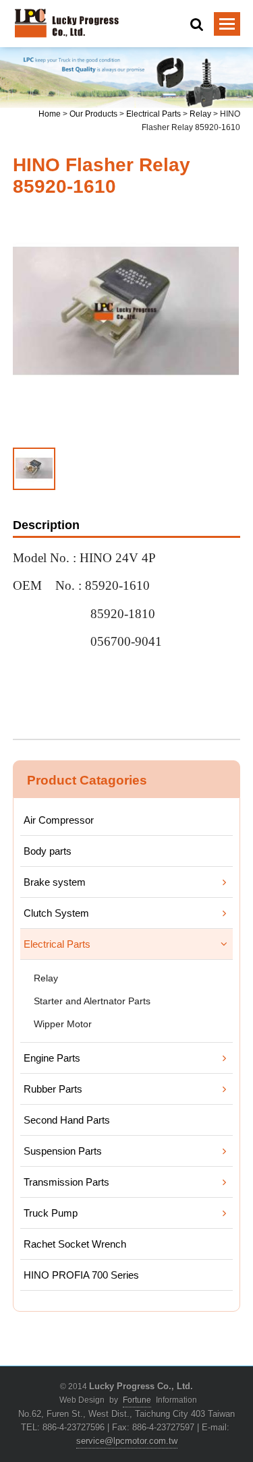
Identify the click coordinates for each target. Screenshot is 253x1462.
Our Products (93, 114)
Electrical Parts (153, 114)
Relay (200, 114)
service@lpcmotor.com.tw (126, 1441)
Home (49, 114)
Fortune (137, 1400)
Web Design (82, 1400)
